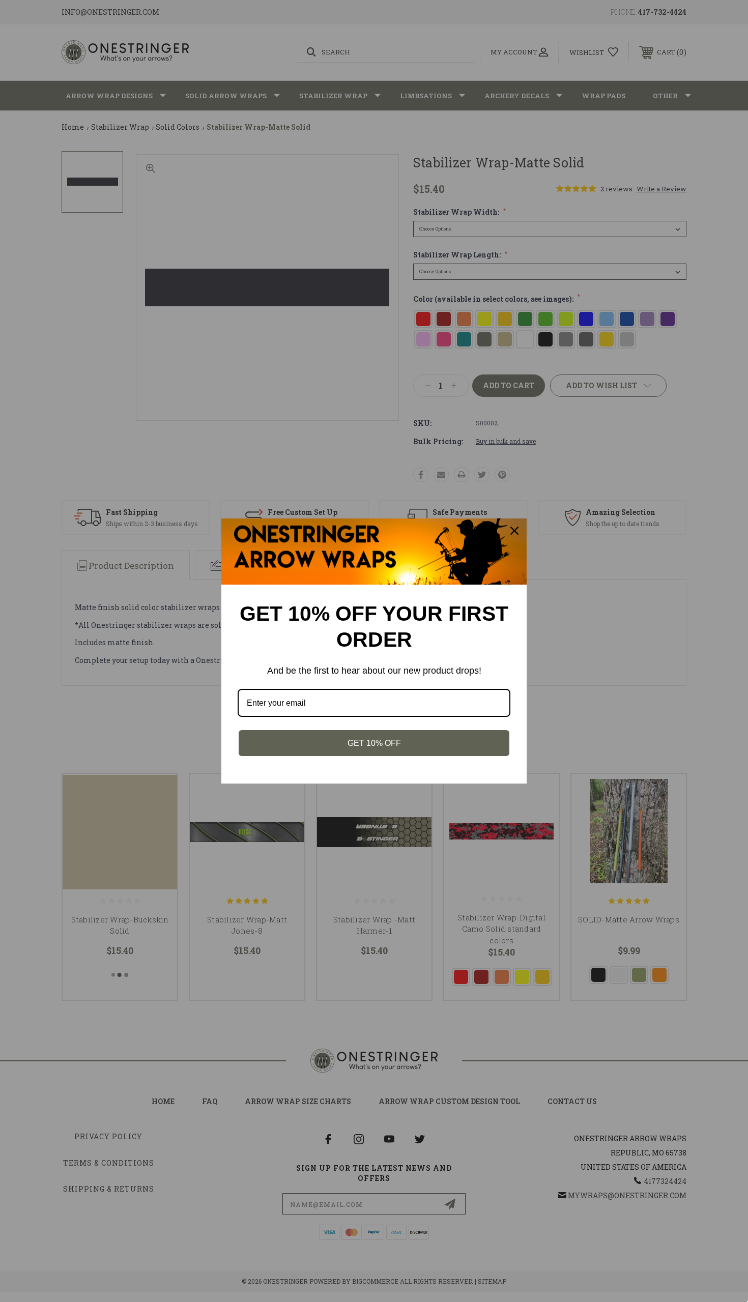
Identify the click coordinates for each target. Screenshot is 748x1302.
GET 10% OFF (374, 743)
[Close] (514, 530)
